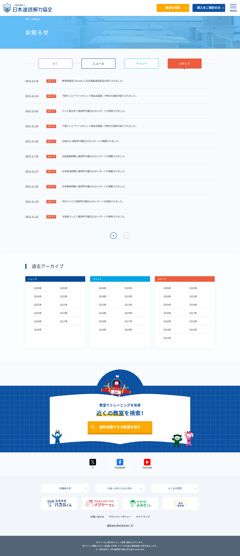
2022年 (37, 304)
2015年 (193, 321)
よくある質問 (175, 488)
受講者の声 (65, 488)
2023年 (63, 296)
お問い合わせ (97, 516)
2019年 (63, 313)
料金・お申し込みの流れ (120, 488)
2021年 (63, 304)
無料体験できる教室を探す (120, 426)
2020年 (37, 313)
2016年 (37, 329)
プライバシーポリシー (120, 516)
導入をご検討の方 (209, 7)
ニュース (98, 63)
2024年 (37, 296)
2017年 (63, 321)
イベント (141, 63)
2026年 (37, 288)
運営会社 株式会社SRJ (118, 525)
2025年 (63, 288)
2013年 (193, 329)
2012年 (167, 337)
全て (55, 63)
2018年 (37, 321)
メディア (184, 63)
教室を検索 (173, 7)
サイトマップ (143, 516)
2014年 (128, 329)
